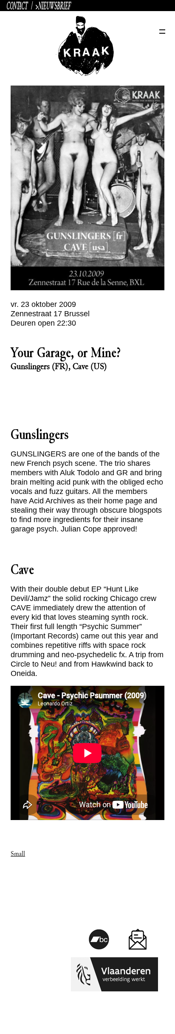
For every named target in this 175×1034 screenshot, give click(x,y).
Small (18, 853)
